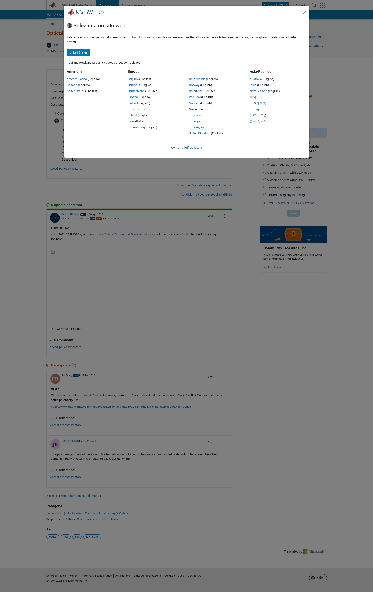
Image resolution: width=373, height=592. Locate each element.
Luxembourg (136, 127)
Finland (133, 103)
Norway (194, 85)
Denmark (134, 85)
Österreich (196, 91)
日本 (253, 115)
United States (76, 91)
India (253, 85)
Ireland (132, 115)
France (132, 109)
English (197, 121)
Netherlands (197, 79)
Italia (131, 121)
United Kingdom (199, 133)
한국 (253, 121)
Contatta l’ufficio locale (186, 147)
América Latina (77, 79)
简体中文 (260, 103)
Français (198, 127)
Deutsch (198, 115)
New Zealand (258, 91)
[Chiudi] (305, 12)
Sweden (194, 103)
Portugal (195, 97)
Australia (256, 79)
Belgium (133, 79)
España (133, 97)
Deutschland (136, 91)
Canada (72, 85)
